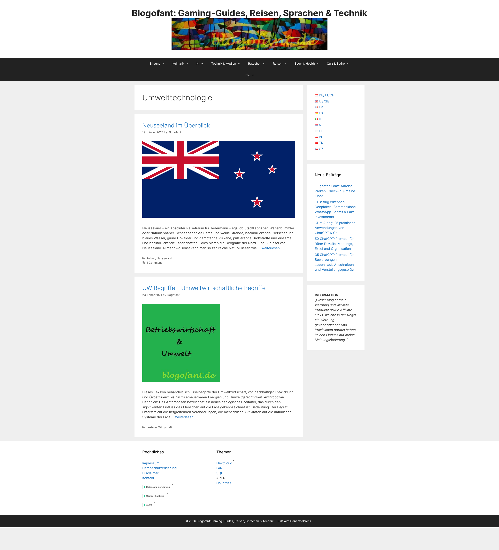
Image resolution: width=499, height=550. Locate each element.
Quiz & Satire (336, 63)
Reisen (277, 63)
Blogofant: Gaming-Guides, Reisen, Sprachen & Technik (249, 13)
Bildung (155, 63)
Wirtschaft (165, 427)
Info (247, 75)
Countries (223, 483)
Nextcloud (224, 463)
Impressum (150, 463)
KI (197, 63)
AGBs (149, 504)
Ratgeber (254, 63)
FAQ (219, 468)
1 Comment (154, 262)
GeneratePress (300, 521)
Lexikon (152, 427)
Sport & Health (305, 63)
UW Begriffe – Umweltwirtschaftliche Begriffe (203, 287)
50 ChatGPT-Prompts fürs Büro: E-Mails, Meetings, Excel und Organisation (335, 244)
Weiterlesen (270, 248)
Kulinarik (178, 63)
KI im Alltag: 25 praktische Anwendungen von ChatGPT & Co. (335, 228)
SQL (219, 473)
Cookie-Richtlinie (155, 496)
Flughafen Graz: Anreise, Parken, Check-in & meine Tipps (335, 191)
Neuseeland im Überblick (176, 125)
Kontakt (148, 478)
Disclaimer (150, 473)
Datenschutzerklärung (159, 468)
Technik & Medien (223, 63)
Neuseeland (164, 258)
